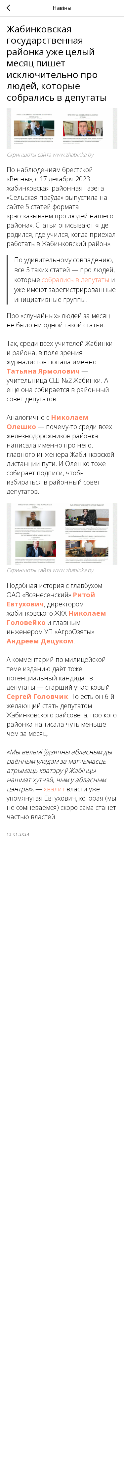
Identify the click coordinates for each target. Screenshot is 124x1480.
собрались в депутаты (75, 279)
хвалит (54, 788)
